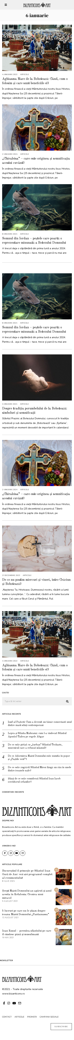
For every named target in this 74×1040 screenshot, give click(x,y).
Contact (7, 1017)
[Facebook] (5, 853)
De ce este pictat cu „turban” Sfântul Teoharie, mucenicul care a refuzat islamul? (35, 746)
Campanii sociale (49, 1017)
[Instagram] (10, 853)
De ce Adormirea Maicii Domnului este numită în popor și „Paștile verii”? (39, 757)
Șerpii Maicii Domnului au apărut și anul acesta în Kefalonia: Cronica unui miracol (27, 894)
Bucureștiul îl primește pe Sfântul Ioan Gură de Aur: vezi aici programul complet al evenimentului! (27, 874)
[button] (67, 701)
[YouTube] (16, 853)
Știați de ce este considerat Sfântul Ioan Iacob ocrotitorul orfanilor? (34, 780)
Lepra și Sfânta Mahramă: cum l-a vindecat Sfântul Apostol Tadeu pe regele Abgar (37, 735)
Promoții (32, 1017)
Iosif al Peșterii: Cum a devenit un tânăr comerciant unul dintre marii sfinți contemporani (40, 723)
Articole (24, 74)
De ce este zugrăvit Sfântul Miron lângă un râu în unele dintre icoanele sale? (39, 769)
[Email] (22, 853)
